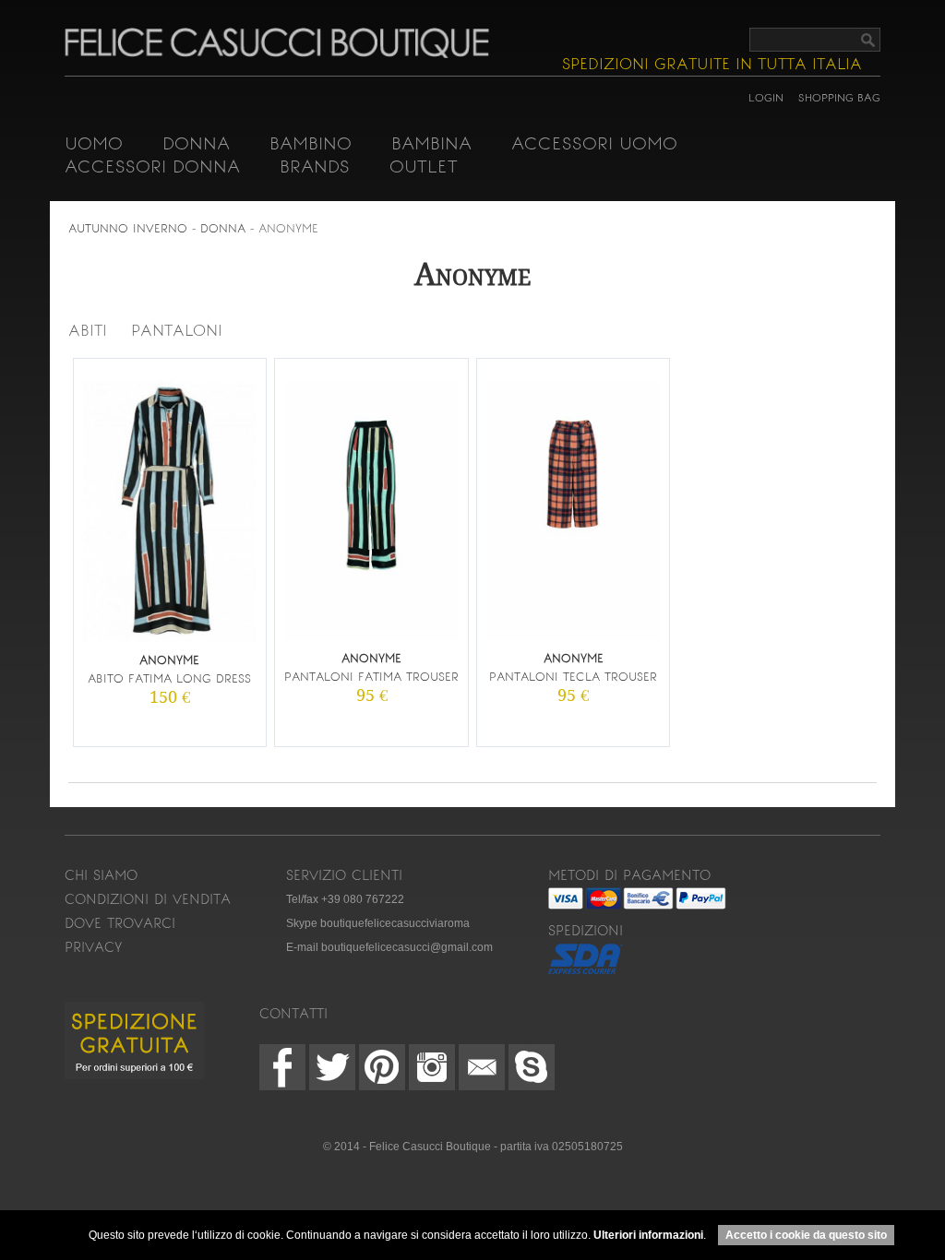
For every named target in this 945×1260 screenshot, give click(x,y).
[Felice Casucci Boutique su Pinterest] (382, 1067)
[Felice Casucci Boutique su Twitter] (332, 1067)
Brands (315, 166)
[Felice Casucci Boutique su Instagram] (432, 1067)
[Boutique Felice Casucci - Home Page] (277, 54)
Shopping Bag (839, 97)
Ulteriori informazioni (648, 1235)
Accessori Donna (152, 166)
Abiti (87, 330)
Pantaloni (176, 330)
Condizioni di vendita (148, 899)
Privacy (93, 947)
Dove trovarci (120, 923)
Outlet (423, 166)
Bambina (431, 143)
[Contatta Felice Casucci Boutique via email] (482, 1067)
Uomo (94, 143)
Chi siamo (101, 875)
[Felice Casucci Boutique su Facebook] (282, 1067)
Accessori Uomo (594, 143)
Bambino (310, 143)
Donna (196, 143)
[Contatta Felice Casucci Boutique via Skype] (531, 1067)
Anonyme (288, 228)
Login (766, 97)
